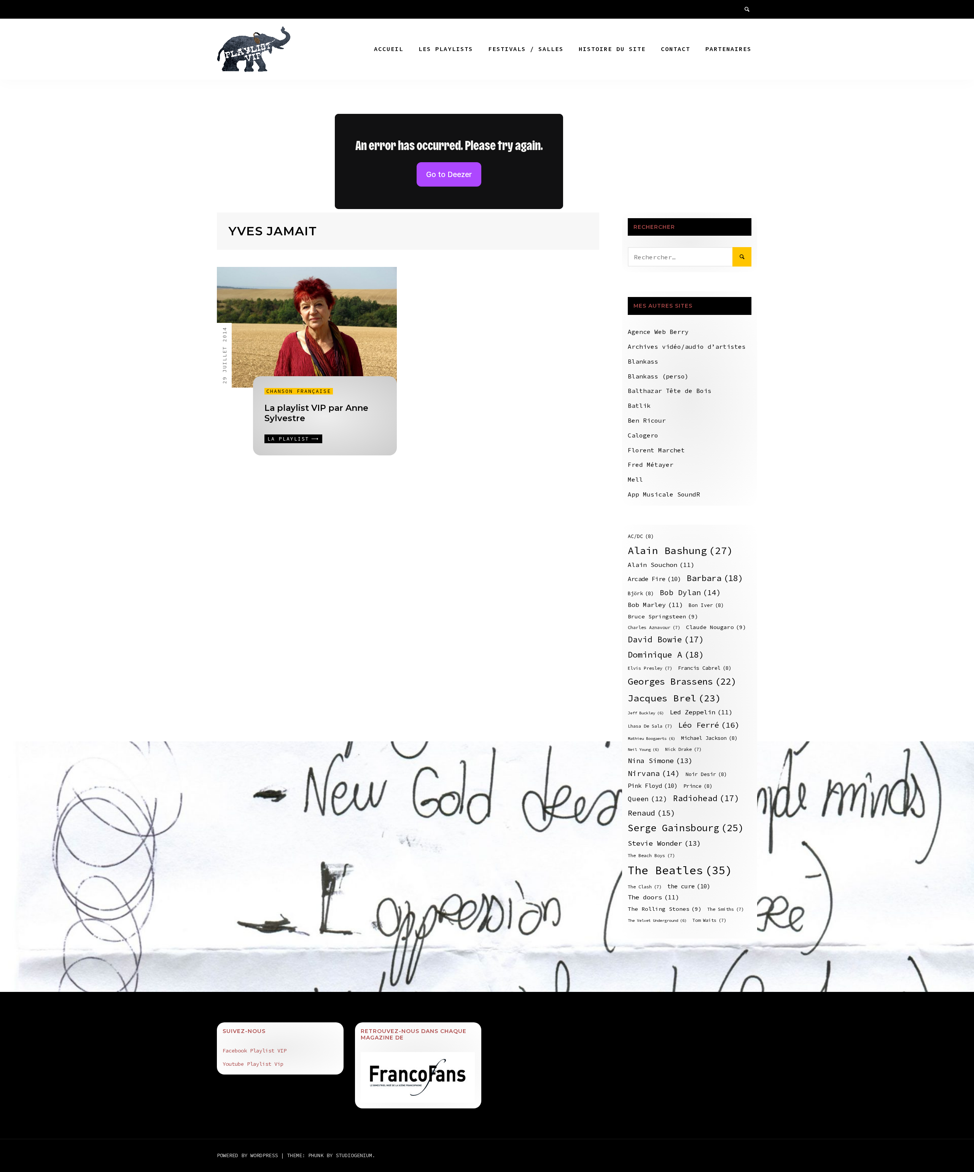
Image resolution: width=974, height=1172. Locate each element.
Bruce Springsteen (663, 616)
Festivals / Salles (525, 49)
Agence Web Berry (658, 331)
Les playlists (446, 49)
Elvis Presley (650, 668)
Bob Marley (655, 605)
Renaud (651, 813)
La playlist (288, 439)
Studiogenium (354, 1155)
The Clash (645, 886)
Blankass (643, 361)
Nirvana (654, 773)
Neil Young (643, 749)
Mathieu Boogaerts (651, 738)
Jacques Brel (674, 698)
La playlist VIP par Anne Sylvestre (316, 413)
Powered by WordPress (249, 1155)
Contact (675, 49)
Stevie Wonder (664, 843)
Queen (647, 799)
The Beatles (680, 870)
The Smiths (725, 909)
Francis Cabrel (705, 668)
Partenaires (728, 49)
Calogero (643, 435)
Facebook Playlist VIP (254, 1050)
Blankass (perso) (658, 376)
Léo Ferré (708, 725)
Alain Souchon (661, 565)
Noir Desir (706, 774)
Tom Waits (709, 920)
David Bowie (666, 639)
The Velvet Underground (657, 920)
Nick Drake (683, 749)
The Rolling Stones (665, 908)
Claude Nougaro (716, 627)
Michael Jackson (709, 738)
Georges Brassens (682, 681)
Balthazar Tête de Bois (669, 390)
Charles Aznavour (654, 627)
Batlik (639, 405)
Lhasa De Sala (650, 726)
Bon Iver (706, 605)
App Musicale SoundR (664, 494)
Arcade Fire (654, 579)
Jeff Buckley (646, 713)
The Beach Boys (651, 855)
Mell (635, 479)
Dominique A (666, 654)
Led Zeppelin (701, 712)
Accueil (388, 49)
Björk (641, 593)
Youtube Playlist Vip (253, 1063)
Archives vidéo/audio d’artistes (687, 346)
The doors (653, 897)
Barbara (715, 578)
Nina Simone (660, 760)
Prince (698, 786)
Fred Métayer (650, 464)
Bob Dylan (690, 592)
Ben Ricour (647, 420)
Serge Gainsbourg (686, 828)
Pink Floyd (653, 785)
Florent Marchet (656, 450)
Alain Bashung (680, 550)
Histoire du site (612, 49)
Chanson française (298, 391)
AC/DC (641, 536)
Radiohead (706, 798)
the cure (688, 886)
